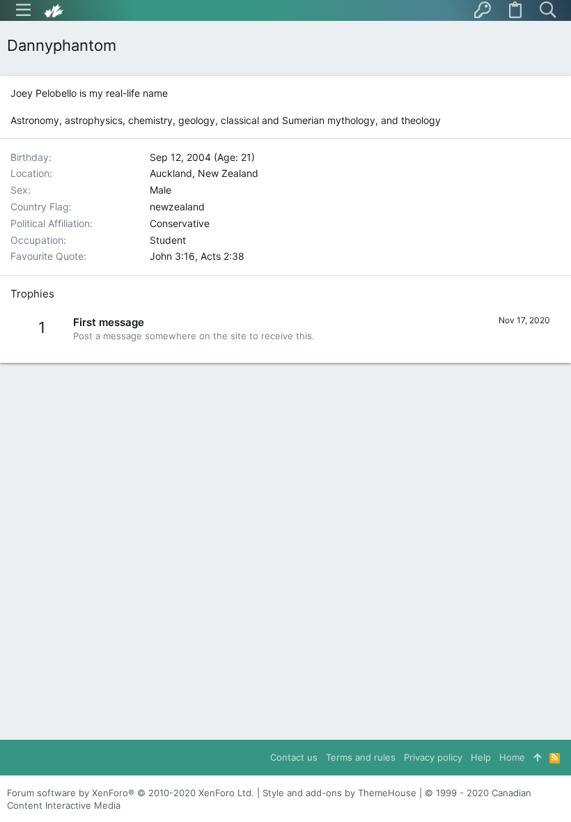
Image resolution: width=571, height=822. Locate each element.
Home (512, 757)
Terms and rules (361, 757)
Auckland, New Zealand (204, 173)
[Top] (537, 757)
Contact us (294, 757)
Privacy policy (433, 757)
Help (481, 757)
